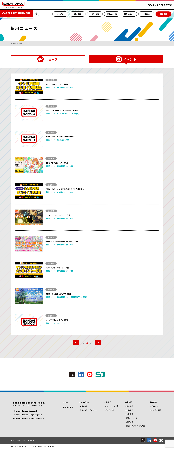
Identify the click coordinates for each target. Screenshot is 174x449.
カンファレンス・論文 (112, 406)
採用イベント (129, 14)
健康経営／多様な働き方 (135, 426)
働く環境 (77, 14)
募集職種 (163, 14)
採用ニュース (112, 14)
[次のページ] (97, 342)
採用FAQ (146, 14)
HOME (13, 43)
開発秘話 (83, 406)
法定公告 (129, 422)
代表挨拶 (129, 406)
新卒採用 (154, 406)
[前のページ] (77, 342)
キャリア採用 (156, 410)
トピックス (95, 14)
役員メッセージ (132, 418)
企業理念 (129, 410)
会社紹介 (60, 14)
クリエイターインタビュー (89, 410)
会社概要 (129, 414)
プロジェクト (109, 410)
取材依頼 (31, 440)
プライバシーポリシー (18, 440)
